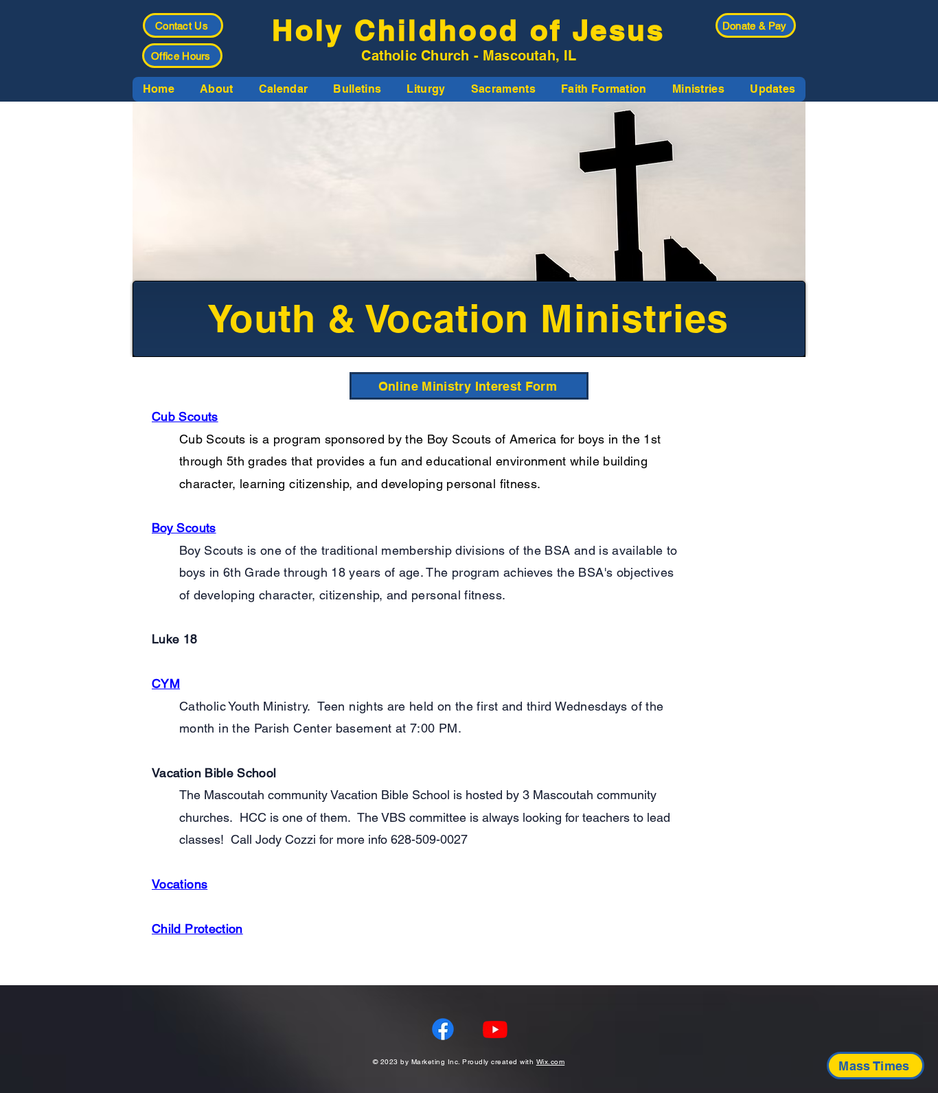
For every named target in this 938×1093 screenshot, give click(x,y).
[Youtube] (495, 1029)
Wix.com (550, 1061)
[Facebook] (442, 1029)
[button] (216, 89)
